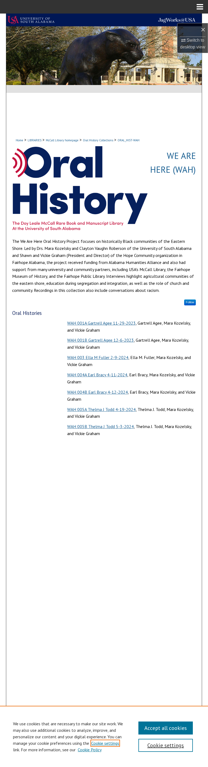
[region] (104, 736)
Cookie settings (105, 743)
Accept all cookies (165, 728)
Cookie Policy (90, 749)
